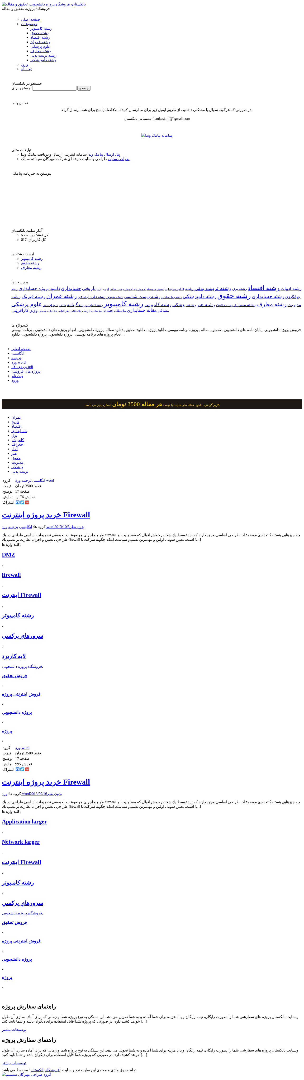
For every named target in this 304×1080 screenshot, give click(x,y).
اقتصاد (16, 426)
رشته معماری (244, 305)
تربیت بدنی (19, 471)
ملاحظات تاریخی (92, 311)
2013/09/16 (38, 794)
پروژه (7, 730)
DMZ (8, 555)
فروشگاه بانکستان (45, 1070)
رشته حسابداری (268, 296)
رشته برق (239, 289)
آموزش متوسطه (155, 289)
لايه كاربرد (14, 656)
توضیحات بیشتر (14, 1030)
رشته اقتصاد (40, 37)
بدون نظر (77, 527)
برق (14, 435)
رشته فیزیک (33, 296)
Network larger (21, 842)
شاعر (62, 305)
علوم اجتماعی (50, 305)
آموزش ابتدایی (173, 289)
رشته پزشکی (184, 304)
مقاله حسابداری (142, 310)
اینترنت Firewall (21, 595)
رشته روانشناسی (171, 297)
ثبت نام (26, 69)
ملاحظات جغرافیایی (69, 311)
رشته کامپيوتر (157, 304)
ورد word (18, 362)
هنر (14, 453)
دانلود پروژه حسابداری (39, 288)
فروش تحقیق (14, 675)
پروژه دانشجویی (17, 712)
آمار (14, 449)
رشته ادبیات (291, 288)
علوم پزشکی (40, 46)
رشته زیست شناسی (142, 296)
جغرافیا (17, 444)
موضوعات (29, 24)
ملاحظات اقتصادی (114, 311)
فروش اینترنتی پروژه (21, 694)
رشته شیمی (114, 297)
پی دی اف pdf (22, 367)
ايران (99, 289)
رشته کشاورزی (94, 305)
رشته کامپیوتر (41, 28)
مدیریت (17, 462)
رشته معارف (40, 51)
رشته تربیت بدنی (43, 55)
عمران (16, 417)
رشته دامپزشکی (43, 60)
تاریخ (15, 422)
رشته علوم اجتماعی (91, 297)
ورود (24, 64)
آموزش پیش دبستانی (121, 289)
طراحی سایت (118, 159)
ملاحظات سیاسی (47, 310)
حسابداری (71, 288)
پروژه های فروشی (25, 371)
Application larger (24, 821)
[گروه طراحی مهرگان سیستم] (26, 1074)
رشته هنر (206, 304)
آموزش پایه (139, 289)
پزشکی (17, 467)
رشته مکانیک (224, 305)
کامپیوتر (17, 440)
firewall (11, 575)
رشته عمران (40, 42)
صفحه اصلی (30, 19)
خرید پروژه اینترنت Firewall (46, 514)
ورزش (33, 311)
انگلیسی (17, 353)
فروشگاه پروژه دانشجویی (22, 666)
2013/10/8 (62, 527)
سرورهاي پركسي (22, 636)
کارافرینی (19, 310)
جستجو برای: (21, 88)
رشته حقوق (39, 33)
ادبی (106, 289)
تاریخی (89, 288)
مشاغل (163, 311)
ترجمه (16, 358)
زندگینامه (75, 304)
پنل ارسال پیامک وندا (104, 154)
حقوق (15, 458)
